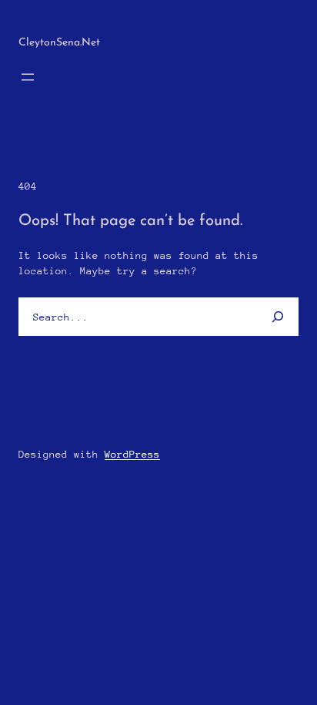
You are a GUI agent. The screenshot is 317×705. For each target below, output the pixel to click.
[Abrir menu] (27, 77)
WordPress (132, 454)
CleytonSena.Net (59, 43)
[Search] (273, 317)
